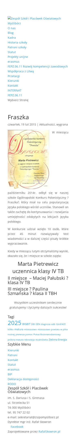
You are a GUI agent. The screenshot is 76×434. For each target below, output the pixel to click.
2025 (14, 323)
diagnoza (45, 324)
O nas (12, 28)
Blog (11, 33)
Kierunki (13, 81)
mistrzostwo (30, 329)
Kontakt (13, 85)
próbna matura (16, 339)
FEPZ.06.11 (15, 95)
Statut (12, 52)
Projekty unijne (18, 57)
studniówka (41, 339)
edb (53, 324)
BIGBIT (26, 324)
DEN (38, 324)
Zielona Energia (58, 339)
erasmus (13, 61)
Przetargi (14, 76)
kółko (11, 329)
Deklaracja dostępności (23, 379)
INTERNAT (14, 90)
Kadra (12, 37)
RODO (12, 384)
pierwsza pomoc (24, 334)
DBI (33, 324)
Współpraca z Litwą (21, 71)
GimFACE (61, 324)
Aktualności (47, 124)
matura (18, 329)
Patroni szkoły (17, 47)
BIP (10, 374)
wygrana (62, 124)
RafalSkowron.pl (49, 431)
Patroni (12, 355)
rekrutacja (29, 339)
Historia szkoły (17, 42)
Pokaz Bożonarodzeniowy (47, 334)
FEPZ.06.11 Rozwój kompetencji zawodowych (38, 66)
